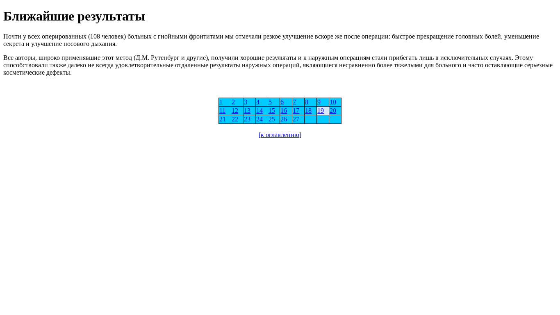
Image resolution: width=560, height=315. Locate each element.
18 (308, 110)
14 (259, 110)
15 (272, 110)
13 (247, 110)
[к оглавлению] (280, 134)
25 (272, 119)
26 (283, 119)
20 (333, 110)
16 (283, 110)
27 (296, 119)
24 (259, 119)
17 (296, 110)
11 (222, 110)
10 (333, 101)
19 (320, 110)
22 (235, 119)
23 (247, 119)
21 (222, 119)
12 (235, 110)
